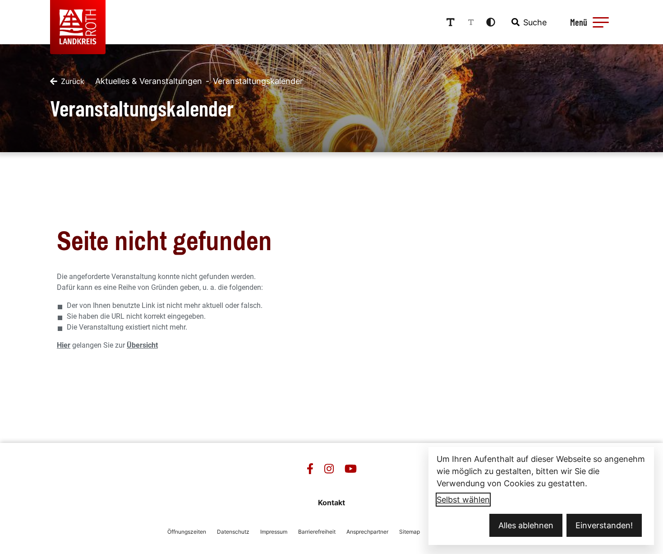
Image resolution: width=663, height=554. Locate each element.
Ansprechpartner (367, 531)
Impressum (273, 531)
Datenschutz (233, 531)
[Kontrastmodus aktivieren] (491, 22)
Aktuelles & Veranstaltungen (148, 81)
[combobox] (528, 22)
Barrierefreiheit (317, 531)
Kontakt (331, 502)
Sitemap (409, 531)
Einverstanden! (604, 525)
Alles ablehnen (525, 525)
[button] (601, 22)
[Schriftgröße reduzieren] (471, 22)
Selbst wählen (463, 499)
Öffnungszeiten (186, 531)
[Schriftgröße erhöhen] (450, 22)
